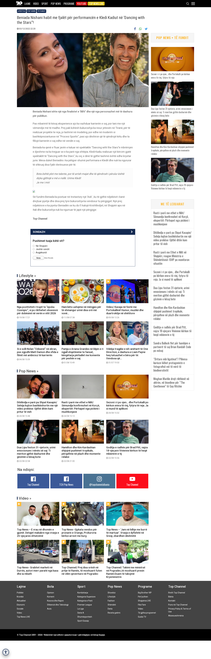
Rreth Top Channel (176, 593)
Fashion (111, 601)
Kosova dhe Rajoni (55, 601)
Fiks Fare (142, 605)
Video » (25, 498)
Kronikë (20, 597)
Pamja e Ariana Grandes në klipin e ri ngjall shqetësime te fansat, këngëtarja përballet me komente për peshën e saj (82, 355)
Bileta (170, 597)
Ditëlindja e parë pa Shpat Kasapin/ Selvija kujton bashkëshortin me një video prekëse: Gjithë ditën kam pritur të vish (37, 409)
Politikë (20, 593)
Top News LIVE (96, 3)
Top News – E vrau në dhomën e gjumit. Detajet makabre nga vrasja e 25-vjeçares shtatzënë (38, 532)
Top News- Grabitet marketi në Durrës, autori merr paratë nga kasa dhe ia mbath (37, 570)
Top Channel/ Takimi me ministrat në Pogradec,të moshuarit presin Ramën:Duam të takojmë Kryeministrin (125, 572)
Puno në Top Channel (177, 605)
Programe (69, 3)
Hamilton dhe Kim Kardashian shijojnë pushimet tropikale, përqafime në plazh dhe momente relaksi (81, 454)
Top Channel (33, 484)
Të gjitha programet (147, 613)
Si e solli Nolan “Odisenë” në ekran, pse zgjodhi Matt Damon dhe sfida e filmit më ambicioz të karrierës (37, 354)
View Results (48, 258)
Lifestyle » (27, 276)
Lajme (27, 3)
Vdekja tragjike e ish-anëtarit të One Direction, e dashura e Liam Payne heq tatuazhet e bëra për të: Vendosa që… (127, 355)
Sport (44, 3)
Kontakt (171, 601)
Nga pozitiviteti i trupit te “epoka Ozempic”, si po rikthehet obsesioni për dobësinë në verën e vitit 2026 (37, 312)
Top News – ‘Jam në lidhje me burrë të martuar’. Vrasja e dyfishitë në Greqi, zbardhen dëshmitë (126, 532)
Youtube (81, 3)
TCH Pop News (66, 484)
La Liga (80, 609)
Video (36, 3)
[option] (83, 191)
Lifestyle (21, 11)
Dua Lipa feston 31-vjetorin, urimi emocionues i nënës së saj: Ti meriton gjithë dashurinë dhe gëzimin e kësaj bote (36, 454)
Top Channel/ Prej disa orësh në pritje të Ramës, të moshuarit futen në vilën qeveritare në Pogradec (82, 570)
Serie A (80, 613)
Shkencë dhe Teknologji (57, 605)
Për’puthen (143, 597)
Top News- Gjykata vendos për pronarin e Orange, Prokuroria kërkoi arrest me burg (79, 532)
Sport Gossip (83, 621)
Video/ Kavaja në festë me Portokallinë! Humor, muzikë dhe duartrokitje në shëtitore (125, 312)
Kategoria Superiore (86, 597)
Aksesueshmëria (176, 615)
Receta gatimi (114, 613)
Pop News (56, 3)
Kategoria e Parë (84, 601)
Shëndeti (112, 605)
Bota (50, 586)
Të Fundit (41, 11)
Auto (49, 609)
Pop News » (28, 371)
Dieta (110, 609)
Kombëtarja (82, 593)
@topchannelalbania (99, 484)
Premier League (84, 605)
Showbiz (112, 593)
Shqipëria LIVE (144, 601)
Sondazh (39, 231)
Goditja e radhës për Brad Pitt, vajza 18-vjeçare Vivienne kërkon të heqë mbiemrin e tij (127, 452)
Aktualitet (21, 601)
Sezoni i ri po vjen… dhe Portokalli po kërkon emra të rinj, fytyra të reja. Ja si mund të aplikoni (127, 407)
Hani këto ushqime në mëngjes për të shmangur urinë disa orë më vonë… (81, 312)
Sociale (20, 609)
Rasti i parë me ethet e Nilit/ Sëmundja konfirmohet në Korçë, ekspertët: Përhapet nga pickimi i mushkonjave (81, 409)
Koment (50, 597)
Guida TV (142, 617)
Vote (38, 258)
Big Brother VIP (145, 593)
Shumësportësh (84, 617)
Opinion (50, 593)
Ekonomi (21, 605)
